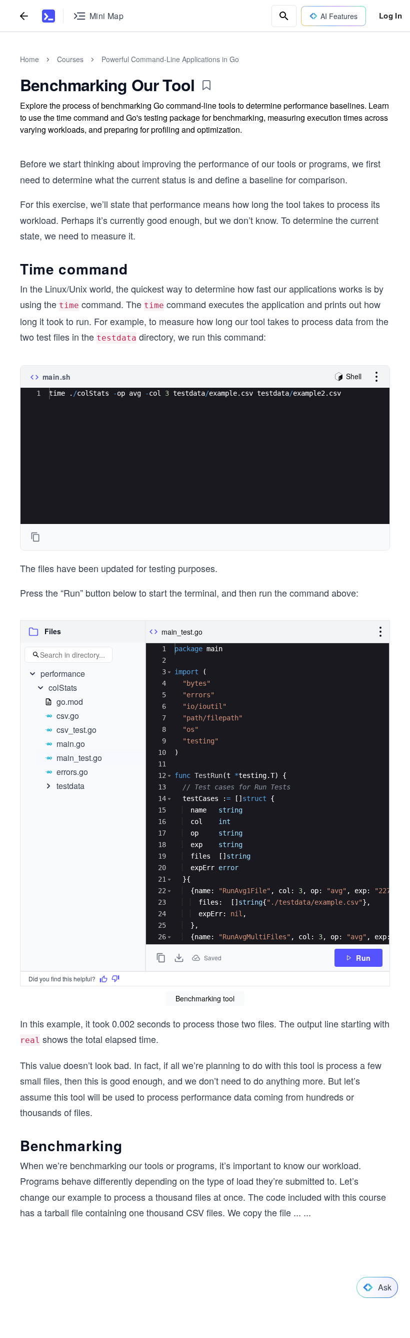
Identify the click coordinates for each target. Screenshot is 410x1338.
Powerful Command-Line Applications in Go (170, 59)
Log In (390, 15)
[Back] (24, 16)
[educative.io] (48, 16)
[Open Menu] (377, 377)
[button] (33, 632)
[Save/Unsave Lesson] (206, 85)
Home (29, 59)
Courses (70, 59)
